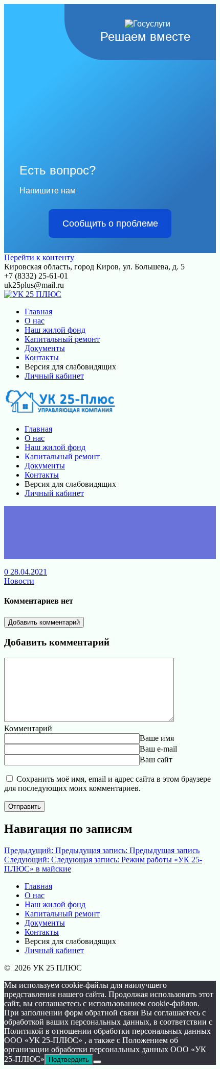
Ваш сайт (156, 759)
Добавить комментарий (44, 622)
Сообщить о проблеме (110, 223)
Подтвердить (69, 1059)
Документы (45, 348)
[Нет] (97, 1061)
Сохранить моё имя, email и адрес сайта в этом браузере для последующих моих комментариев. (107, 783)
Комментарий (28, 728)
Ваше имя (157, 738)
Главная (38, 311)
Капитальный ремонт (62, 339)
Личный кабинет (54, 375)
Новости (19, 581)
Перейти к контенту (39, 257)
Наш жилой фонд (55, 330)
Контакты (42, 357)
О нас (35, 320)
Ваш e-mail (158, 748)
